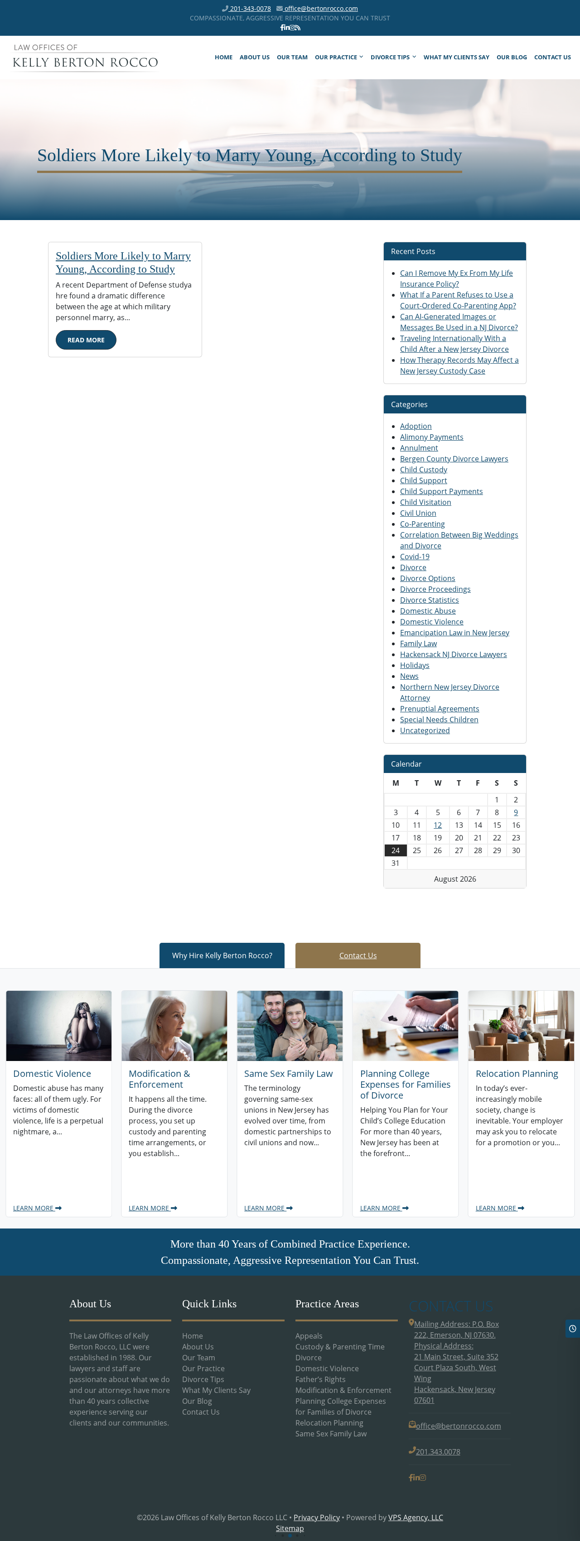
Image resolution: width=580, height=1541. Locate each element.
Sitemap (290, 1528)
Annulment (419, 448)
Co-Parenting (422, 524)
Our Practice (336, 57)
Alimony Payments (432, 437)
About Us (255, 57)
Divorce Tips (390, 57)
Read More (86, 340)
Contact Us (552, 57)
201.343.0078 (438, 1452)
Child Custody (423, 470)
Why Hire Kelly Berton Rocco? (222, 955)
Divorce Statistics (429, 600)
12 (438, 825)
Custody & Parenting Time (340, 1347)
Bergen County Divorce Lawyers (454, 459)
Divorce (413, 567)
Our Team (292, 57)
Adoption (416, 426)
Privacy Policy (317, 1517)
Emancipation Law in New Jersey (454, 633)
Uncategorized (425, 730)
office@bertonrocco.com (320, 8)
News (409, 676)
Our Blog (512, 57)
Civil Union (418, 513)
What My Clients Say (456, 57)
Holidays (415, 665)
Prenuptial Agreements (439, 709)
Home (223, 57)
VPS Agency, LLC (415, 1517)
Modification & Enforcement (343, 1390)
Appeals (309, 1336)
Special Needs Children (439, 720)
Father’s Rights (320, 1379)
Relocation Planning (329, 1423)
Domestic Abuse (428, 611)
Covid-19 (415, 557)
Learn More (36, 1208)
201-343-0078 (249, 8)
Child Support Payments (441, 491)
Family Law (418, 643)
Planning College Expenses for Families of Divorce (340, 1406)
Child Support (423, 480)
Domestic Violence (432, 622)
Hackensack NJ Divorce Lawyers (453, 654)
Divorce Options (427, 578)
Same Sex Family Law (331, 1434)
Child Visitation (425, 502)
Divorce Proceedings (435, 589)
